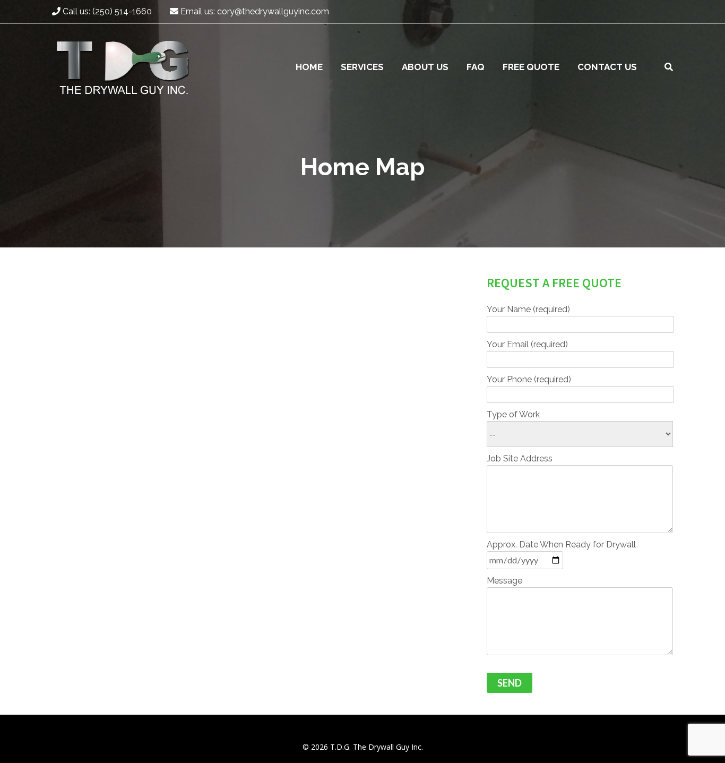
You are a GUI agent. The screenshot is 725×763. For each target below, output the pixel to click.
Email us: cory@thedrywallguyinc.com (253, 11)
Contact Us (607, 67)
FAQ (476, 67)
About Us (425, 67)
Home (309, 67)
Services (362, 67)
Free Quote (531, 67)
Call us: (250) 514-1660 (106, 11)
